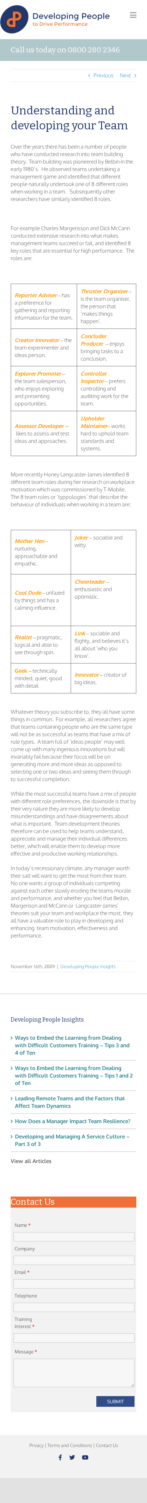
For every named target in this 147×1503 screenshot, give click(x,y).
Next (125, 75)
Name (23, 1225)
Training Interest (25, 1322)
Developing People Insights (88, 966)
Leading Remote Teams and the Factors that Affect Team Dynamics (70, 1102)
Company (25, 1248)
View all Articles (31, 1161)
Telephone (26, 1295)
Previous (103, 75)
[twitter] (72, 1457)
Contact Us (107, 1445)
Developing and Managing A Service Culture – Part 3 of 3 (72, 1140)
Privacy (36, 1445)
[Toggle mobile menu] (133, 15)
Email (22, 1272)
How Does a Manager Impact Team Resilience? (73, 1121)
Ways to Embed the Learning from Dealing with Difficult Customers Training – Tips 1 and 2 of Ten (74, 1075)
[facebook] (60, 1457)
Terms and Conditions (69, 1445)
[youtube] (85, 1457)
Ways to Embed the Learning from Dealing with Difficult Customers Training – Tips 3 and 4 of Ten (72, 1045)
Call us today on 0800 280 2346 (65, 50)
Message (26, 1351)
